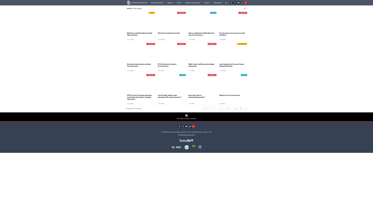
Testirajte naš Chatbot (186, 119)
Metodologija (176, 132)
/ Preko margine (137, 8)
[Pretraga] (245, 2)
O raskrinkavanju (166, 132)
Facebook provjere (197, 132)
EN (226, 3)
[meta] (200, 147)
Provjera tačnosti (157, 3)
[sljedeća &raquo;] (245, 108)
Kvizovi (206, 132)
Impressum (184, 132)
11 (236, 108)
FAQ (189, 132)
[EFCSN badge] (186, 147)
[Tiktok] (242, 2)
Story (210, 132)
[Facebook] (231, 2)
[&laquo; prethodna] (204, 108)
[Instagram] (235, 2)
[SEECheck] (176, 147)
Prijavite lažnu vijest (192, 3)
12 (241, 108)
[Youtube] (238, 2)
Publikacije (217, 3)
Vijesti (206, 3)
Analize (170, 3)
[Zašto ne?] (186, 140)
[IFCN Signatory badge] (193, 147)
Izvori (179, 3)
